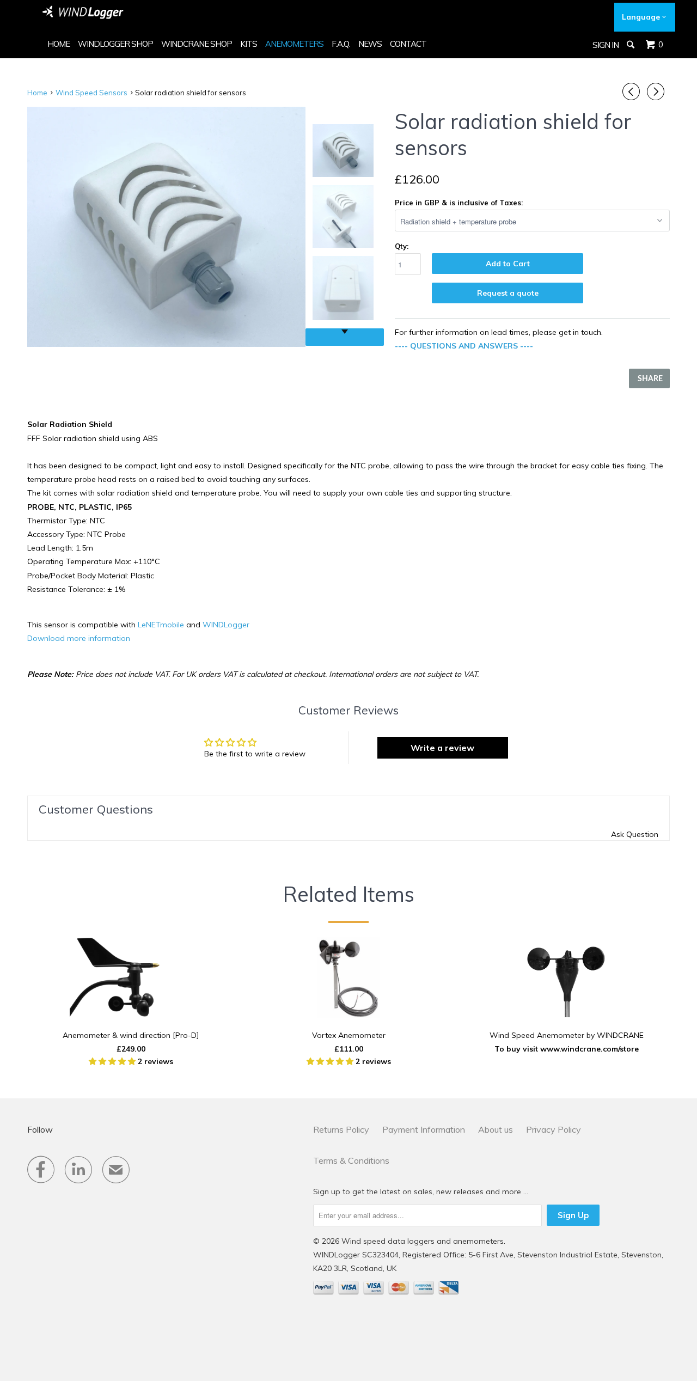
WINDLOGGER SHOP (115, 44)
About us (495, 1129)
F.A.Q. (341, 44)
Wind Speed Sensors (91, 92)
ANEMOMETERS (294, 44)
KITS (248, 44)
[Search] (631, 44)
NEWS (370, 44)
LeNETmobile (161, 625)
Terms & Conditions (351, 1160)
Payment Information (423, 1129)
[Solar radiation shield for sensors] (166, 227)
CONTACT (408, 44)
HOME (58, 44)
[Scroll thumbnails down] (344, 337)
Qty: (401, 246)
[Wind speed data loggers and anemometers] (83, 12)
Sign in (605, 45)
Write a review (442, 747)
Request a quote (508, 293)
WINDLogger (226, 625)
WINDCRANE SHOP (196, 44)
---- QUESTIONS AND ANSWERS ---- (464, 346)
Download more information (78, 638)
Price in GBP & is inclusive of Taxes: (459, 202)
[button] (113, 1061)
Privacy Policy (553, 1129)
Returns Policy (341, 1129)
